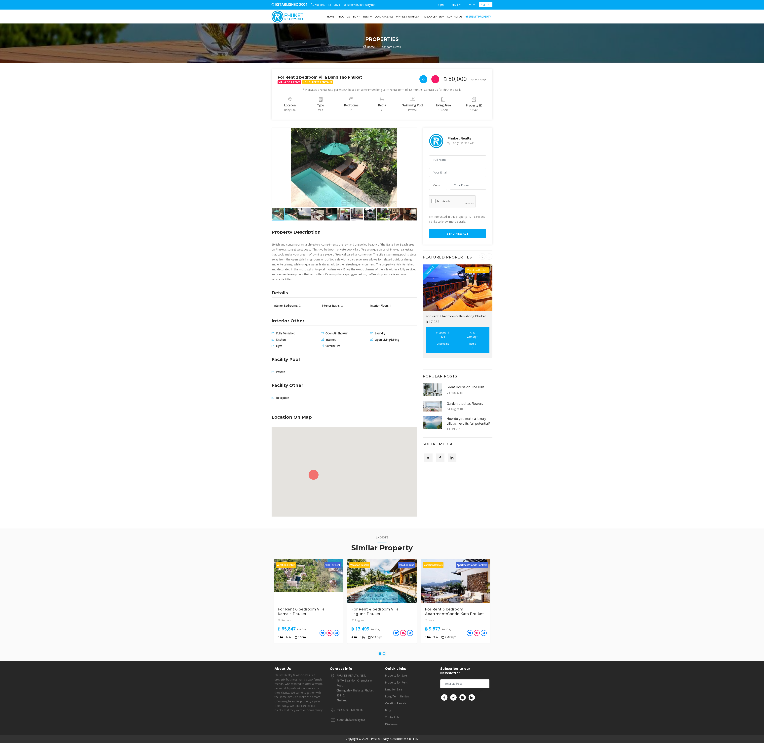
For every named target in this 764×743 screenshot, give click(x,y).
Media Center (433, 16)
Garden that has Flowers (465, 403)
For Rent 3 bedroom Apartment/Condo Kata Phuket (380, 611)
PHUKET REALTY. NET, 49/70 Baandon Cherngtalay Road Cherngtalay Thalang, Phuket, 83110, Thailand (355, 688)
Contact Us (454, 16)
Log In (471, 4)
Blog (388, 710)
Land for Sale (384, 16)
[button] (413, 131)
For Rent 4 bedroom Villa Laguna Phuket (301, 611)
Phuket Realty (459, 138)
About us (344, 16)
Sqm (441, 5)
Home (330, 16)
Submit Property (479, 16)
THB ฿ (454, 5)
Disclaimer (392, 724)
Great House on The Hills (465, 387)
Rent (366, 16)
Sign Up (485, 4)
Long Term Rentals (397, 696)
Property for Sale (396, 675)
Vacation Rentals (395, 703)
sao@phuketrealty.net (351, 720)
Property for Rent (396, 682)
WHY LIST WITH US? (408, 16)
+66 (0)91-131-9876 (350, 710)
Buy (356, 16)
